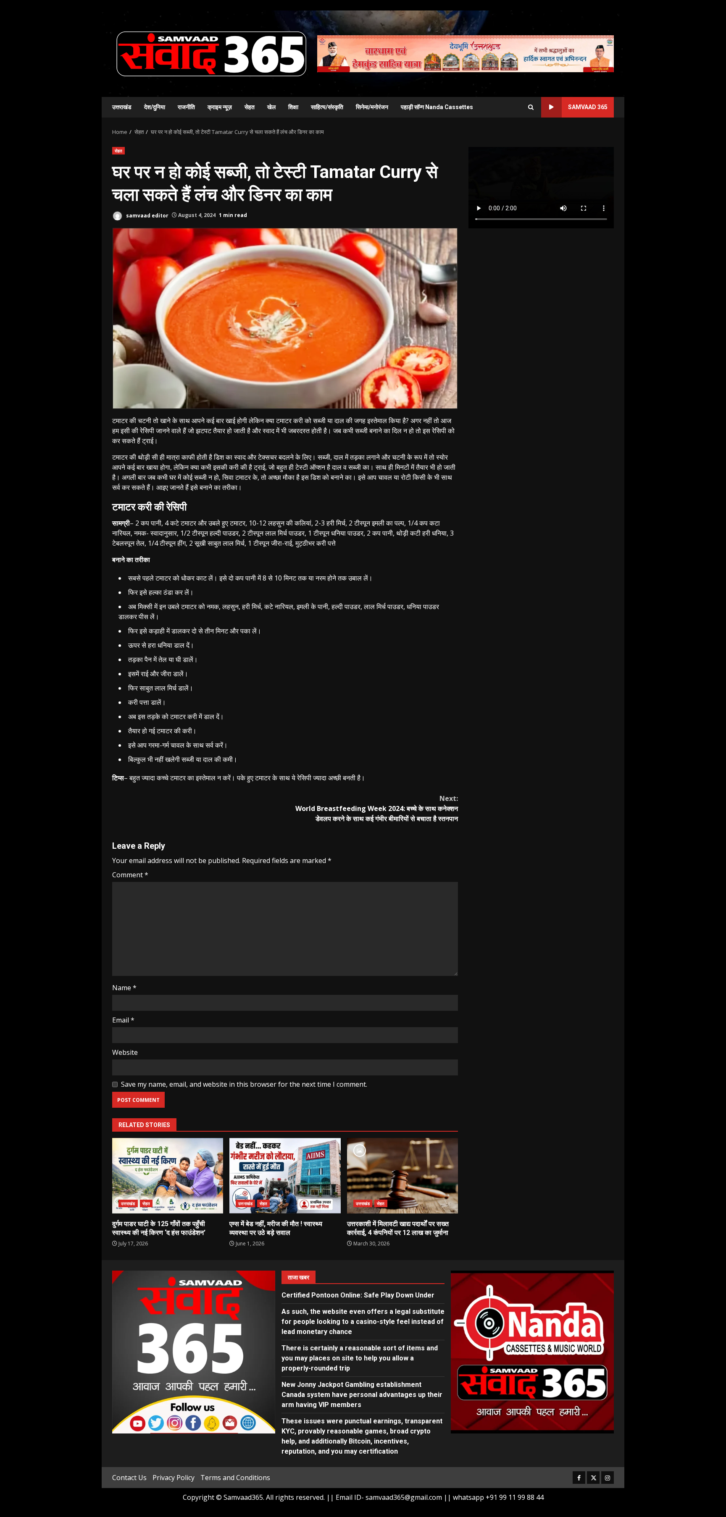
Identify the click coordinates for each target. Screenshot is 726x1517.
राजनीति (186, 107)
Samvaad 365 (588, 107)
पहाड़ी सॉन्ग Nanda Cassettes (437, 107)
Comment (130, 874)
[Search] (531, 107)
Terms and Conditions (235, 1477)
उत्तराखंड (122, 107)
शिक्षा (293, 107)
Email (123, 1020)
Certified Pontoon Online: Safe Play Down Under (357, 1295)
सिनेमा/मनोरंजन (372, 107)
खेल (271, 107)
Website (125, 1052)
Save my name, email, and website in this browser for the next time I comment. (244, 1084)
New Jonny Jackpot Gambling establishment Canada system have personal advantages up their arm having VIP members (361, 1395)
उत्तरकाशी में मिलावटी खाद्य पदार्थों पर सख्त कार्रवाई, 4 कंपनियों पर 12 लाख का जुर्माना (402, 1176)
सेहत (250, 107)
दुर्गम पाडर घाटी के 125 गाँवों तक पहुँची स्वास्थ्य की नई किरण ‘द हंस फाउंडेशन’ (167, 1176)
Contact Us (129, 1477)
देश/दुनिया (154, 107)
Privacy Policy (174, 1477)
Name (124, 987)
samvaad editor (146, 215)
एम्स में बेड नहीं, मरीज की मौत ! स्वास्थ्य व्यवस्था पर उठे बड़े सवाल (284, 1176)
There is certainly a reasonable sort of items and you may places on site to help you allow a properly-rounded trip (359, 1358)
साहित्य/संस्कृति (327, 107)
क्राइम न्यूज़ (220, 107)
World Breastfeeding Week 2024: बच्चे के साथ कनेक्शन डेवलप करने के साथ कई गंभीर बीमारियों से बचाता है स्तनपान (376, 808)
